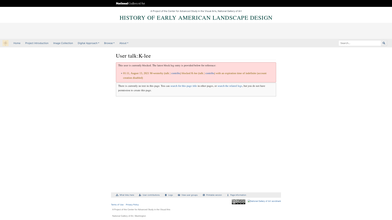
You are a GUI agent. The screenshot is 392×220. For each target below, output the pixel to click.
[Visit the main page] (5, 43)
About (122, 43)
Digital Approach (87, 43)
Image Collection (63, 43)
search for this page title (183, 86)
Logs (170, 195)
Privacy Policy (132, 205)
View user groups (189, 195)
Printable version (214, 195)
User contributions (151, 195)
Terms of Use (117, 205)
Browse (108, 43)
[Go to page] (384, 43)
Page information (238, 195)
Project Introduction (36, 43)
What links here (127, 195)
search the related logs (230, 86)
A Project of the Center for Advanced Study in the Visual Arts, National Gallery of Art (196, 11)
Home (16, 43)
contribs (175, 73)
